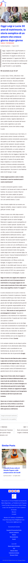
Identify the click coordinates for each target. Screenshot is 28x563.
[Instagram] (12, 491)
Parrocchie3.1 (8, 475)
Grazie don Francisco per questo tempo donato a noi (6, 431)
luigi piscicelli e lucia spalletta (8, 419)
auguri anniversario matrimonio (9, 415)
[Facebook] (9, 491)
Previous (4, 466)
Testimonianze (10, 43)
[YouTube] (15, 491)
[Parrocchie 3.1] (3, 3)
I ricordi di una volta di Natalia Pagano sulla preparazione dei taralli (12, 470)
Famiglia (3, 43)
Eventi (14, 539)
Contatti (14, 514)
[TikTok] (18, 491)
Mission (14, 512)
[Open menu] (26, 3)
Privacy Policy (21, 560)
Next (24, 466)
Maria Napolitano (6, 46)
